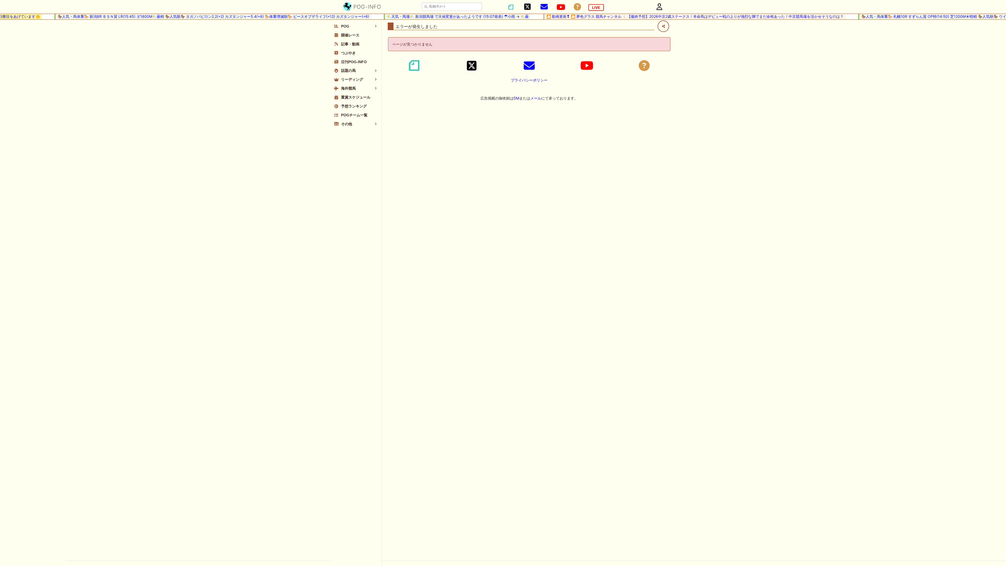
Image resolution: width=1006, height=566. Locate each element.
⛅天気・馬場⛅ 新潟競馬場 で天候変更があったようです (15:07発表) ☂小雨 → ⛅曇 (449, 16)
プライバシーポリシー (529, 80)
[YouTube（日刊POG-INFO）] (561, 7)
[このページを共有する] (663, 26)
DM (516, 98)
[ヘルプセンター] (577, 7)
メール (535, 98)
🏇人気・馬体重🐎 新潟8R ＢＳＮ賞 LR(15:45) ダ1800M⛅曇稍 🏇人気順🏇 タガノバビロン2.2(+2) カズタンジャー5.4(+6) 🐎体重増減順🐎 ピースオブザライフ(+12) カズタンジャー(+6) (204, 16)
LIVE (596, 7)
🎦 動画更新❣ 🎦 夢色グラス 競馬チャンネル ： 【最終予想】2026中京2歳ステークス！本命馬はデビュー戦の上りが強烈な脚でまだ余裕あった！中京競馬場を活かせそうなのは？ (686, 16)
